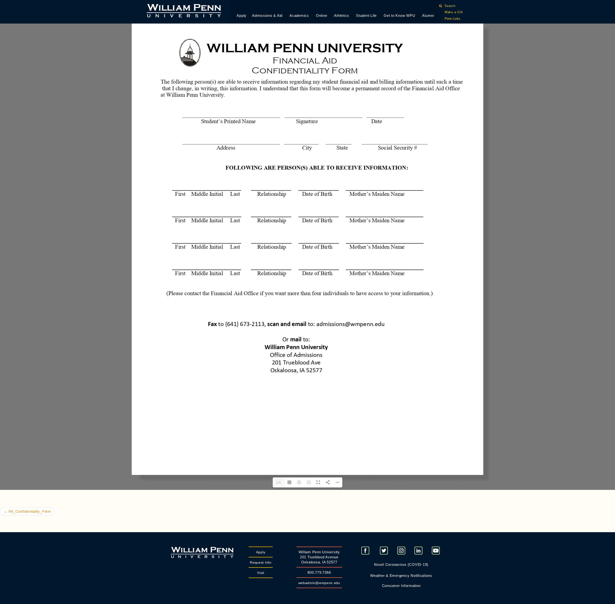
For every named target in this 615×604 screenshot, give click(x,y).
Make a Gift (454, 12)
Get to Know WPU (399, 15)
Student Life (366, 15)
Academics (299, 15)
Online (321, 15)
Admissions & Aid (267, 15)
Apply (241, 15)
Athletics (341, 15)
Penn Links (452, 18)
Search (450, 6)
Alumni (428, 15)
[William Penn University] (184, 10)
